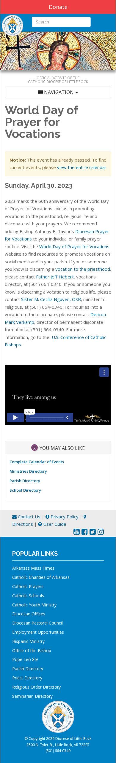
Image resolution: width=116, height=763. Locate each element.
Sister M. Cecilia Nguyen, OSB (51, 299)
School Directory (25, 490)
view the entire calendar (81, 167)
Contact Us (28, 517)
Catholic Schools (28, 595)
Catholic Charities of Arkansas (41, 577)
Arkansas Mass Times (33, 568)
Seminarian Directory (32, 696)
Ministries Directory (28, 471)
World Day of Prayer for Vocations (74, 246)
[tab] (58, 92)
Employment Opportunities (38, 632)
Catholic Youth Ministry (34, 605)
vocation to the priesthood (82, 269)
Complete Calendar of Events (37, 461)
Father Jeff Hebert (55, 277)
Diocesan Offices (28, 614)
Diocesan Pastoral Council (37, 623)
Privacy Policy (64, 517)
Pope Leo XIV (25, 659)
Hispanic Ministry (28, 641)
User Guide (54, 524)
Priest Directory (27, 678)
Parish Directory (25, 480)
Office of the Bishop (31, 650)
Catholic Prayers (27, 586)
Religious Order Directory (36, 687)
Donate (58, 6)
